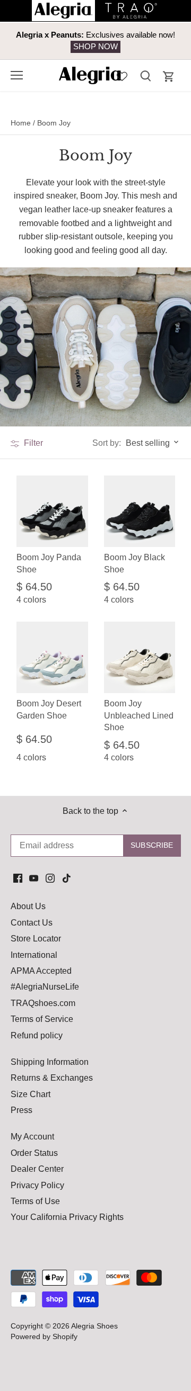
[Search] (145, 75)
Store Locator (36, 938)
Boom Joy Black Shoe (134, 563)
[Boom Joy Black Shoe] (140, 511)
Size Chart (30, 1094)
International (34, 954)
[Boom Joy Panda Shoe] (52, 511)
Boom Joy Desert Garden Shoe (48, 709)
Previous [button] (32, 41)
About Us (28, 906)
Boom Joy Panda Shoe (48, 563)
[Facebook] (17, 878)
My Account (32, 1136)
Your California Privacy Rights (67, 1217)
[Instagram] (50, 878)
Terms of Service (42, 1019)
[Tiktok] (66, 878)
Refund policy (37, 1035)
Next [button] (159, 41)
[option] (95, 41)
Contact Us (32, 922)
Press (21, 1110)
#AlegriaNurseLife (45, 986)
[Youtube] (33, 878)
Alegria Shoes (94, 1326)
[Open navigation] (17, 75)
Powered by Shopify (44, 1336)
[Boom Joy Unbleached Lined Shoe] (140, 657)
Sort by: (106, 443)
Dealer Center (37, 1168)
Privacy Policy (37, 1185)
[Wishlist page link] (122, 75)
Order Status (34, 1152)
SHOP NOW (95, 46)
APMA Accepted (41, 970)
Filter (32, 442)
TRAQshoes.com (43, 1003)
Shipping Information (50, 1061)
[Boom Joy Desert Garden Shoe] (52, 657)
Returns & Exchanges (52, 1077)
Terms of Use (35, 1201)
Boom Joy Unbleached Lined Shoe (138, 715)
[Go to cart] (168, 76)
